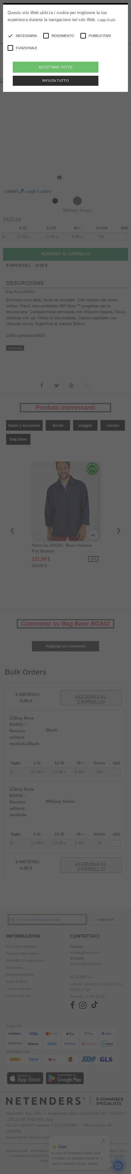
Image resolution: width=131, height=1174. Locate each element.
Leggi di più (106, 20)
